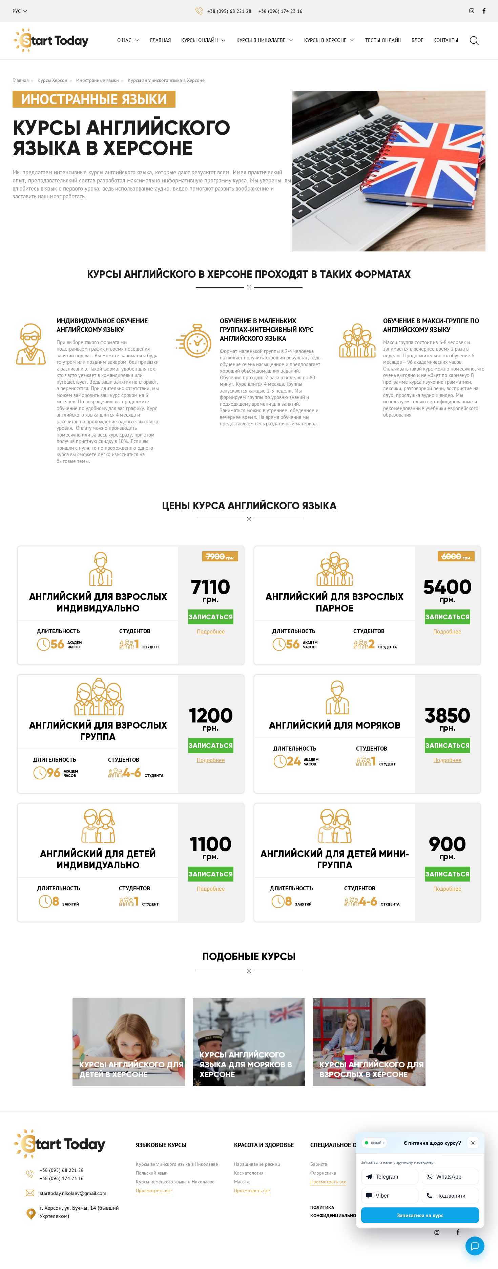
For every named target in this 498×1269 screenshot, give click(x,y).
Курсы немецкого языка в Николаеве (175, 1182)
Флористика (323, 1173)
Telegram (387, 1176)
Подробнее (211, 631)
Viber (382, 1195)
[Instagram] (438, 1234)
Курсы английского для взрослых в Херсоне (371, 1069)
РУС (17, 11)
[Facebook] (458, 1234)
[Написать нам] (474, 1246)
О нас (124, 40)
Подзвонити (450, 1195)
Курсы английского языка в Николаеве (177, 1164)
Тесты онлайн (383, 40)
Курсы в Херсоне (325, 40)
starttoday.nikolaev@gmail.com (73, 1193)
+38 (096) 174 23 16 (280, 11)
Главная (160, 40)
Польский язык (151, 1173)
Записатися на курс (420, 1215)
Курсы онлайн (199, 40)
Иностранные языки (97, 80)
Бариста (318, 1164)
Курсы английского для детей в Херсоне (131, 1069)
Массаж (242, 1182)
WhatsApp (448, 1176)
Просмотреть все (154, 1190)
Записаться (211, 617)
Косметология (249, 1173)
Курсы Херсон (52, 80)
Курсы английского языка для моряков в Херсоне (246, 1064)
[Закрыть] (473, 1143)
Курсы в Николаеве (261, 40)
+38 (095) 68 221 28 (229, 11)
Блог (417, 40)
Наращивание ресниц (257, 1164)
